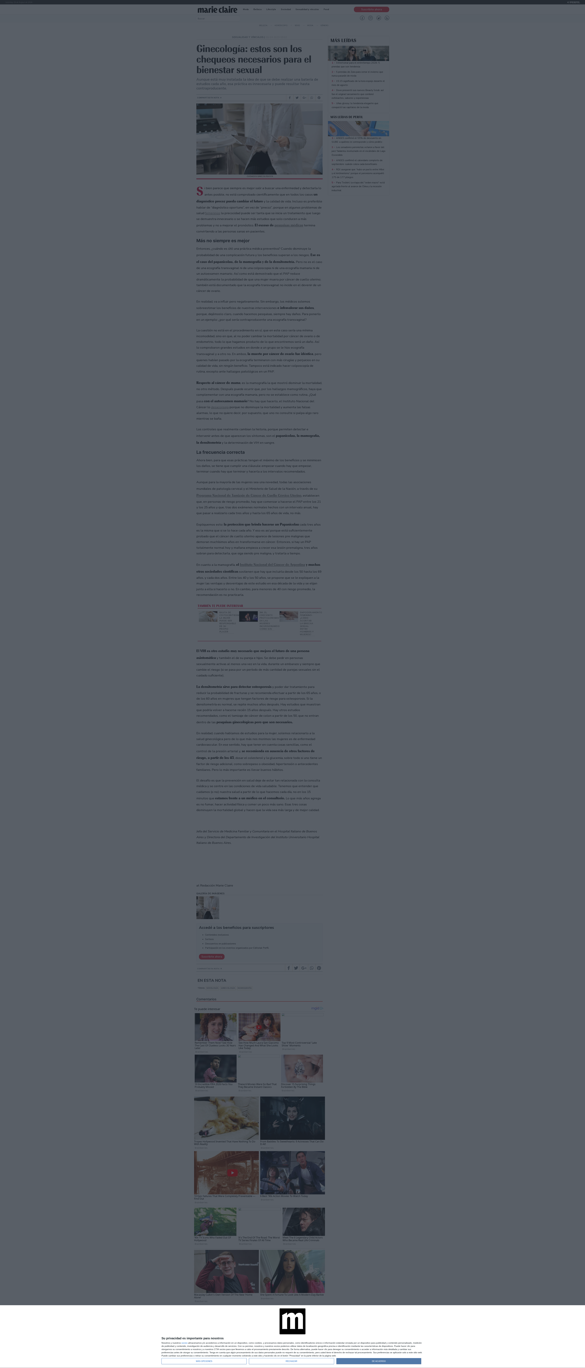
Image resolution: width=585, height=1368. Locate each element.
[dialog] (292, 1336)
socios (184, 1343)
